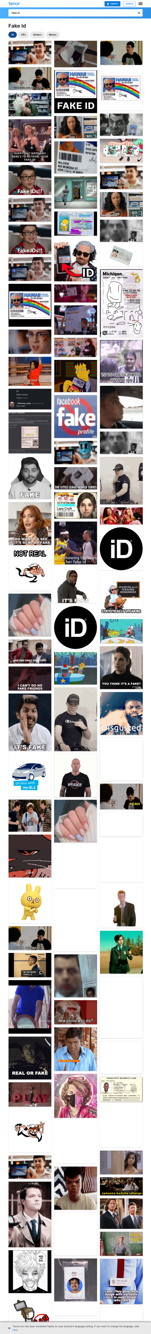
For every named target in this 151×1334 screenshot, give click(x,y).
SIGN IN (129, 4)
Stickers (37, 34)
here (15, 1329)
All (12, 34)
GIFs (23, 34)
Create (114, 4)
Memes (52, 34)
